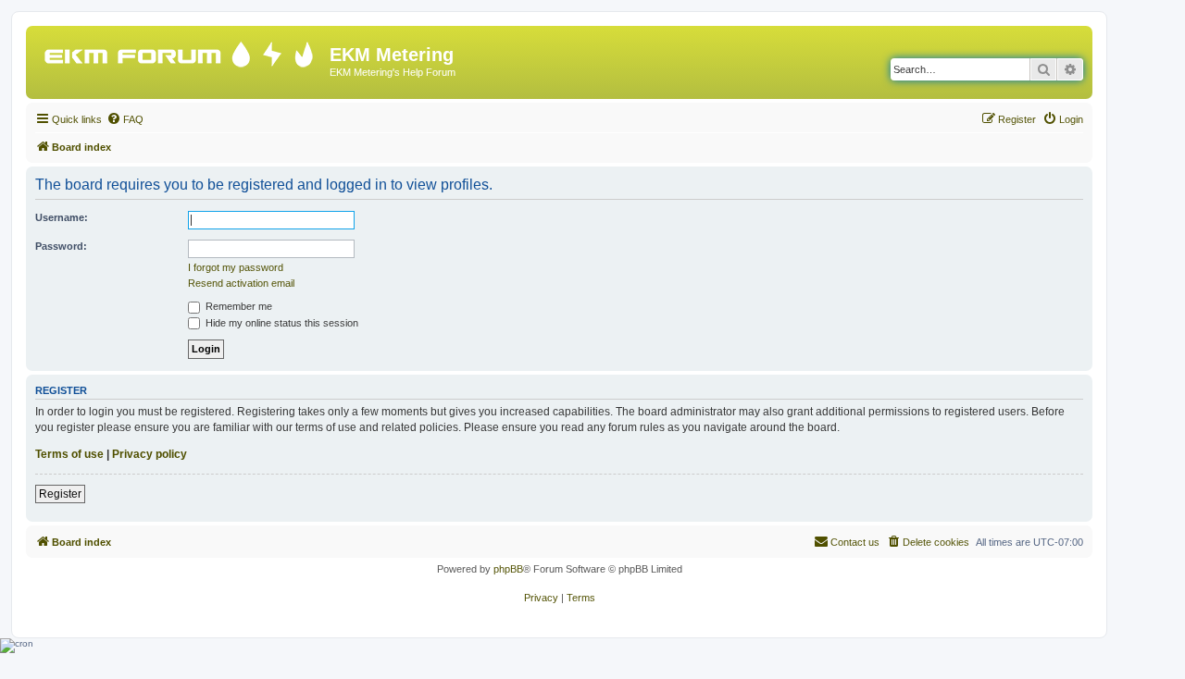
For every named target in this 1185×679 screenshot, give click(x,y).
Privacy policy (149, 454)
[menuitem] (124, 119)
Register (60, 494)
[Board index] (180, 50)
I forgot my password (235, 267)
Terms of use (69, 454)
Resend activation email (241, 283)
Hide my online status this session (280, 322)
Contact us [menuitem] (854, 542)
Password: (61, 246)
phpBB (508, 568)
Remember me (237, 306)
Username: (61, 217)
